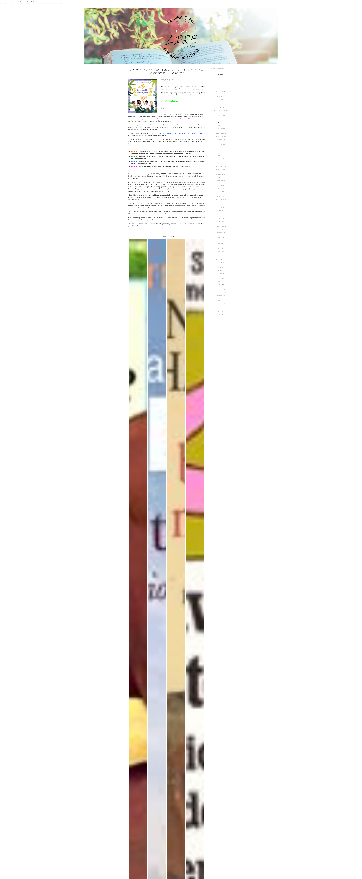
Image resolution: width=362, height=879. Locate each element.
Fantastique (221, 102)
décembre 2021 (221, 226)
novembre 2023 (221, 169)
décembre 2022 (221, 199)
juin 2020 (221, 273)
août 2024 (221, 155)
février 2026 (221, 131)
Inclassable (221, 104)
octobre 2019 (221, 295)
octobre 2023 (221, 172)
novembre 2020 (221, 262)
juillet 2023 (221, 180)
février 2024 (221, 161)
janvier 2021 (221, 256)
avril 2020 (221, 278)
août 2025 (221, 142)
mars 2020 (221, 281)
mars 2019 (221, 314)
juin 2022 (221, 210)
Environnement (221, 96)
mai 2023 (221, 185)
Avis (21, 1)
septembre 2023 (221, 174)
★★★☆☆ (221, 83)
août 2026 (221, 125)
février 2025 (221, 153)
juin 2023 (221, 183)
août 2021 (221, 237)
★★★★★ (221, 77)
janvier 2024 (221, 163)
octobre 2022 (221, 205)
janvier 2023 (221, 196)
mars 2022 (221, 218)
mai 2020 (221, 276)
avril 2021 (221, 248)
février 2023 (221, 194)
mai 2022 (221, 213)
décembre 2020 (221, 259)
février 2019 (221, 317)
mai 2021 (221, 246)
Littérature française (221, 113)
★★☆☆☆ (221, 85)
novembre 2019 (221, 292)
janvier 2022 (221, 224)
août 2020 (221, 267)
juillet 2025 (221, 144)
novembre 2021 (221, 229)
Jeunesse (221, 107)
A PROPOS (30, 1)
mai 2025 (221, 147)
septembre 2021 (221, 235)
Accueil (5, 1)
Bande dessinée (221, 91)
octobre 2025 (221, 139)
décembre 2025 (221, 133)
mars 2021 (221, 251)
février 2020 (221, 284)
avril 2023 (221, 188)
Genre (14, 1)
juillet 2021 (221, 240)
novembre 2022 (221, 202)
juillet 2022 (221, 207)
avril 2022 (221, 215)
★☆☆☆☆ (221, 88)
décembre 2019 (221, 289)
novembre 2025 (221, 136)
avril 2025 (221, 150)
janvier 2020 (221, 287)
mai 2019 (221, 308)
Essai (221, 99)
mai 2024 (221, 158)
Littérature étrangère (221, 110)
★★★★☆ (221, 80)
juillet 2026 (221, 128)
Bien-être (221, 94)
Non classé (221, 115)
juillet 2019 (221, 303)
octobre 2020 (221, 265)
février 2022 (221, 221)
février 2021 (221, 254)
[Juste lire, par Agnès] (181, 34)
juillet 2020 (221, 270)
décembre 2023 (221, 166)
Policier (221, 118)
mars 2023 (221, 191)
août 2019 (221, 300)
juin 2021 (221, 243)
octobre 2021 (221, 232)
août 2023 (221, 177)
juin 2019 (221, 306)
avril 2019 (221, 311)
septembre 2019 (221, 298)
